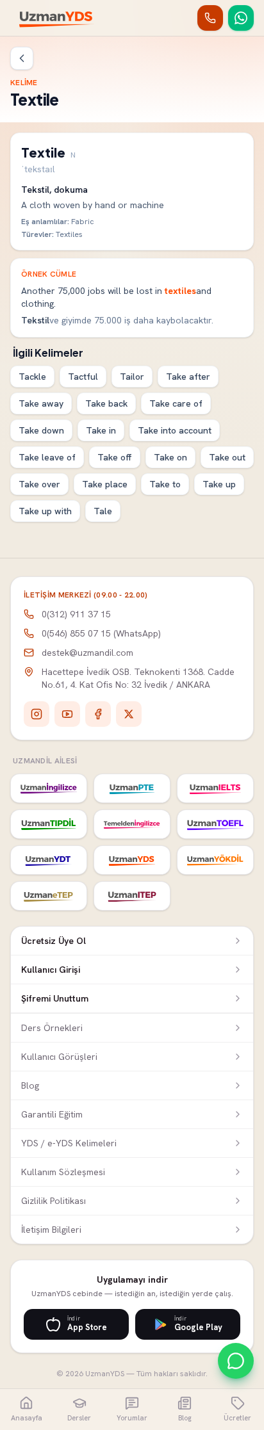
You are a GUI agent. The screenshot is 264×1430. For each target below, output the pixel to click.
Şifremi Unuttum (54, 998)
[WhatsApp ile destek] (236, 1361)
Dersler (79, 1417)
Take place (105, 484)
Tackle (32, 376)
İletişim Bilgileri (51, 1229)
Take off (114, 457)
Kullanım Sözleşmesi (63, 1172)
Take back (106, 403)
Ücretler (237, 1417)
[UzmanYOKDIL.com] (215, 860)
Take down (41, 430)
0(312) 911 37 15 (76, 614)
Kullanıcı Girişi (50, 969)
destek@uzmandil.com (87, 652)
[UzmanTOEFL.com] (215, 824)
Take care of (175, 403)
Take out (227, 457)
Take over (39, 484)
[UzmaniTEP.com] (132, 896)
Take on (170, 457)
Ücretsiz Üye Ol (53, 941)
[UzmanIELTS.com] (215, 788)
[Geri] (21, 58)
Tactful (83, 376)
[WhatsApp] (241, 18)
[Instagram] (36, 714)
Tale (103, 511)
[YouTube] (67, 714)
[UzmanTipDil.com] (48, 824)
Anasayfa (26, 1417)
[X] (129, 714)
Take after (188, 376)
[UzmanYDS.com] (132, 860)
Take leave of (47, 457)
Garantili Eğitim (52, 1114)
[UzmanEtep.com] (48, 896)
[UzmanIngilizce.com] (48, 788)
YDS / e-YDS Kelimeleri (69, 1143)
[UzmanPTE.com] (132, 788)
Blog (30, 1085)
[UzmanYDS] (56, 18)
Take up (219, 484)
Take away (41, 403)
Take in (101, 430)
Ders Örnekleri (52, 1028)
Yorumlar (132, 1417)
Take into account (174, 430)
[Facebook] (98, 714)
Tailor (132, 376)
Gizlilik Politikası (53, 1201)
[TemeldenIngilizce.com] (132, 824)
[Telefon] (210, 18)
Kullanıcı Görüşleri (59, 1056)
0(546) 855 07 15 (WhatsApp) (101, 633)
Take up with (45, 511)
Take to (165, 484)
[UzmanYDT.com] (48, 860)
